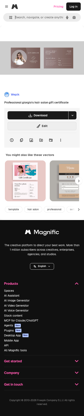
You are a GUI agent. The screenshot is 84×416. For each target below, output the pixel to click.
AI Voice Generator (16, 310)
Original (26, 35)
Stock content (13, 315)
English (42, 266)
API (6, 345)
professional (54, 209)
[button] (42, 266)
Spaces (9, 291)
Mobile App (11, 340)
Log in (73, 6)
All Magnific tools (15, 350)
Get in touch (13, 384)
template (13, 209)
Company (11, 372)
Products (11, 283)
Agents (12, 325)
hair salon (33, 209)
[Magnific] (42, 233)
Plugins (12, 330)
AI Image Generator (17, 300)
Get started (13, 361)
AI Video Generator (16, 305)
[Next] (78, 180)
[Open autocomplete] (9, 17)
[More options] (60, 140)
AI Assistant (11, 295)
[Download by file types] (72, 115)
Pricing (58, 6)
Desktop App (16, 335)
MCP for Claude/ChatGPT (21, 320)
